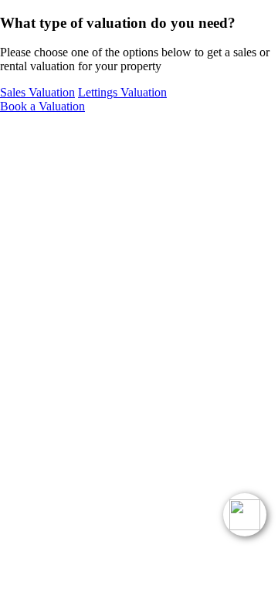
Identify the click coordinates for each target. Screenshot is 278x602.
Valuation (37, 92)
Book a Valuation (42, 106)
